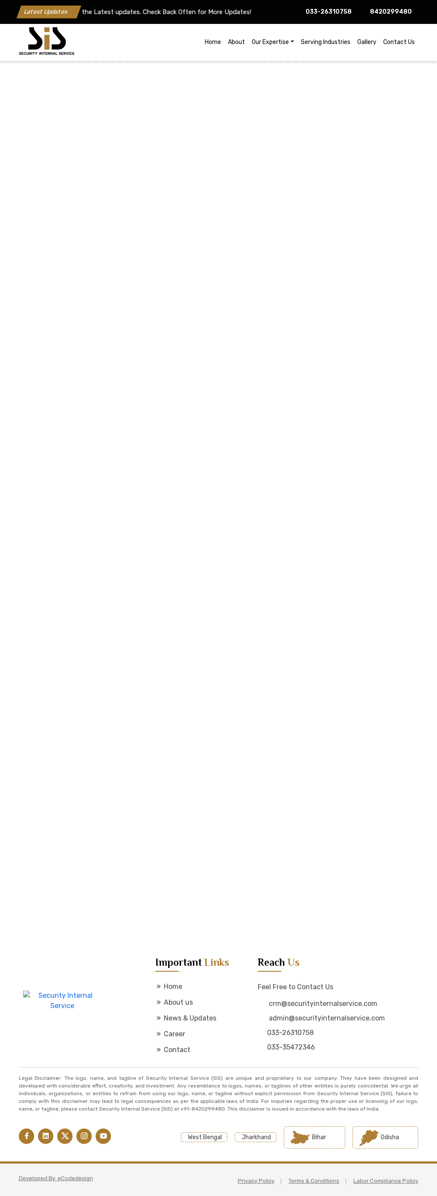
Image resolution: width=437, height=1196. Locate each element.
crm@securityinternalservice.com (322, 1004)
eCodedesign (75, 1178)
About (236, 42)
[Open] (76, 295)
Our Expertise (270, 42)
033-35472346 (291, 1047)
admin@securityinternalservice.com (326, 1018)
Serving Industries (325, 42)
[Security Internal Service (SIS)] (98, 42)
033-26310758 (329, 11)
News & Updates (189, 1018)
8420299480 (391, 11)
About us (177, 1002)
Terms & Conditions (313, 1181)
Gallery (366, 42)
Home (213, 42)
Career (173, 1034)
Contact (176, 1050)
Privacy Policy (256, 1181)
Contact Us (399, 42)
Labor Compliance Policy (385, 1181)
